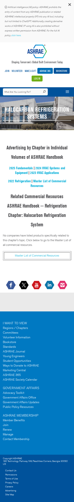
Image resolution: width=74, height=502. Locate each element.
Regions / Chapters (15, 328)
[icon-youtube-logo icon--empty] (36, 285)
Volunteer (17, 71)
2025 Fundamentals (21, 168)
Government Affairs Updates (21, 402)
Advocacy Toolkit (13, 393)
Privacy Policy (11, 482)
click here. (16, 35)
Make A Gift (30, 71)
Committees (10, 332)
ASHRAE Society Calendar (20, 379)
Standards (9, 346)
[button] (69, 5)
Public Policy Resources (18, 407)
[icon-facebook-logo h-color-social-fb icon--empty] (11, 285)
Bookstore (61, 71)
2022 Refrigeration (19, 181)
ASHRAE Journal (14, 351)
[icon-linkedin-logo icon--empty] (49, 285)
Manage (8, 434)
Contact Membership (16, 439)
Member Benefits (14, 420)
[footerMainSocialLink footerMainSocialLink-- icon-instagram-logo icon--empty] (62, 285)
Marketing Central (14, 370)
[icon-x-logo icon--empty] (24, 285)
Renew (7, 429)
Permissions (11, 474)
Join (7, 71)
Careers (9, 486)
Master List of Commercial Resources (37, 255)
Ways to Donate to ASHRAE (21, 365)
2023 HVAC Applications (44, 173)
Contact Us (10, 470)
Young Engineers (14, 356)
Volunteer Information (16, 337)
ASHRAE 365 (45, 71)
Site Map (9, 494)
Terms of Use (11, 478)
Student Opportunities (17, 361)
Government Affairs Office (19, 397)
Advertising (10, 490)
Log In (37, 78)
